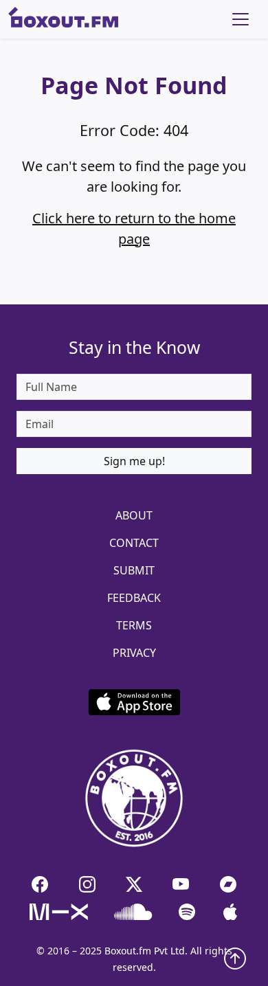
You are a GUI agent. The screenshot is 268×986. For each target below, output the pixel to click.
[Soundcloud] (133, 912)
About (134, 515)
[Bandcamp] (228, 883)
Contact (134, 542)
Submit (134, 570)
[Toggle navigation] (240, 19)
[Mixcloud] (58, 912)
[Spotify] (187, 912)
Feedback (134, 597)
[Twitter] (134, 883)
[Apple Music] (230, 912)
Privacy (134, 652)
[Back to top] (235, 957)
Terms (134, 625)
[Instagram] (86, 883)
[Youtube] (180, 883)
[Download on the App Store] (134, 702)
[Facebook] (39, 883)
